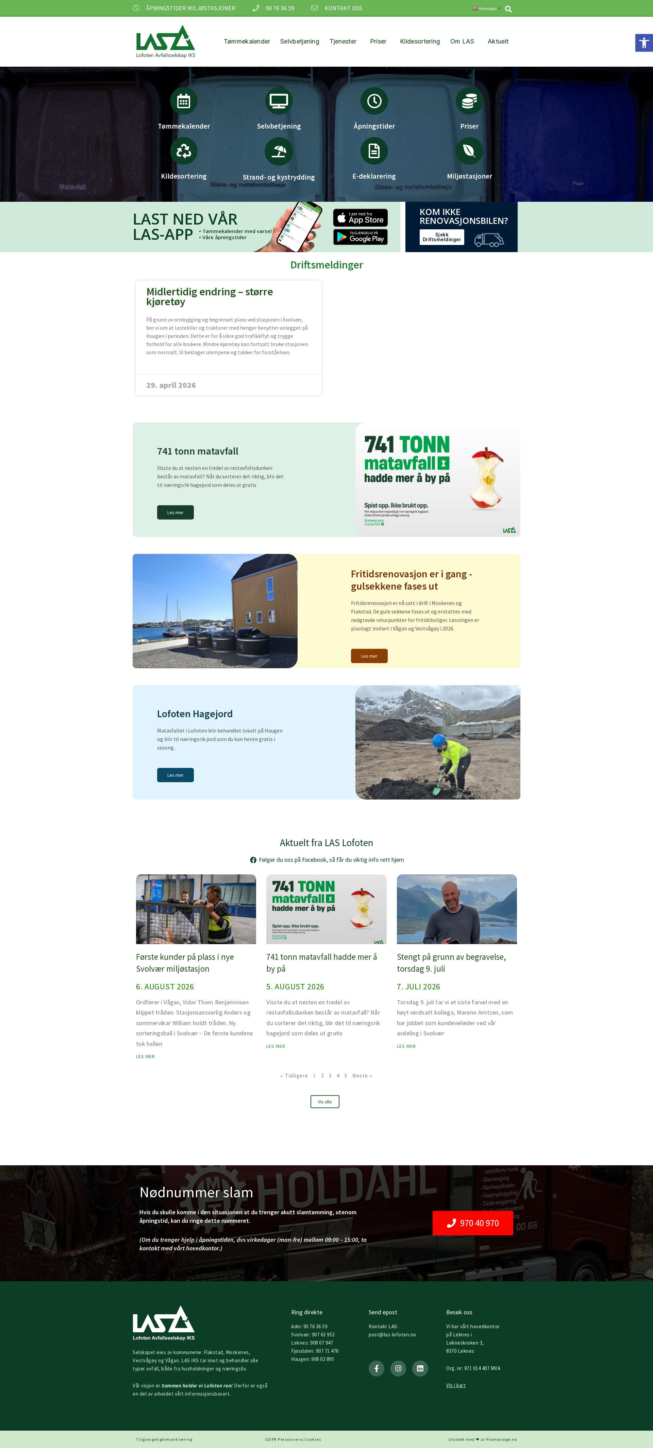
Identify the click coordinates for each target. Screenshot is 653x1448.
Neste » (362, 1075)
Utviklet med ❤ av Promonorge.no (483, 1439)
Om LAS (462, 41)
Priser (378, 41)
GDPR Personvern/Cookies (293, 1439)
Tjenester (343, 41)
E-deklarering (374, 176)
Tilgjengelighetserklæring (164, 1439)
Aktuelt (498, 41)
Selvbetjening (299, 41)
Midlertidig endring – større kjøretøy (209, 296)
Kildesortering (420, 41)
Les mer (145, 1056)
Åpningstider (374, 126)
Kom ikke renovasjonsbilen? (464, 216)
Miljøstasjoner (469, 176)
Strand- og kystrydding (279, 177)
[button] (644, 43)
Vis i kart (456, 1385)
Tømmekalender (247, 41)
